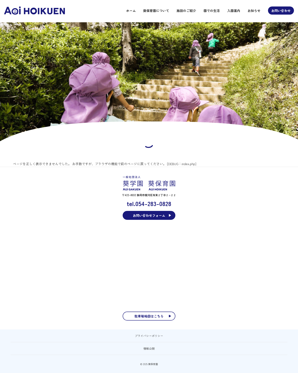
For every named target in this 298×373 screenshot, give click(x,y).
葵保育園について (156, 10)
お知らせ (254, 10)
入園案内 (233, 10)
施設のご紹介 (186, 10)
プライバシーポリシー (149, 336)
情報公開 (149, 348)
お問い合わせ (281, 10)
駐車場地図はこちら (149, 316)
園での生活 (212, 10)
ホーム (131, 10)
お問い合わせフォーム (149, 215)
